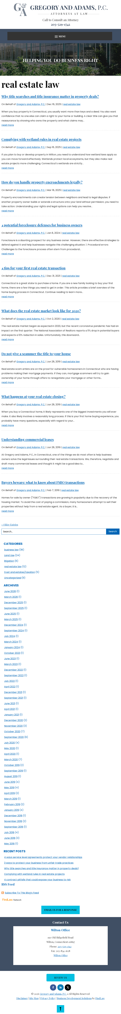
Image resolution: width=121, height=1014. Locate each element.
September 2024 (14, 630)
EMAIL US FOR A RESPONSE (60, 909)
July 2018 (9, 832)
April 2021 (9, 709)
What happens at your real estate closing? (33, 396)
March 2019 (10, 798)
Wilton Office (61, 955)
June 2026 (10, 591)
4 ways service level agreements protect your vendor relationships (43, 857)
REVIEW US (60, 977)
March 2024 (11, 641)
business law (11, 549)
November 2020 (13, 726)
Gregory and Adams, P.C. (30, 104)
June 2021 (9, 703)
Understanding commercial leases (27, 439)
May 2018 (9, 843)
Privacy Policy (47, 998)
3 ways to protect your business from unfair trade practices (38, 863)
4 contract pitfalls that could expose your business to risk (37, 879)
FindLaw (100, 998)
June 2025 (10, 613)
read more (7, 125)
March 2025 (11, 619)
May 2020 (9, 748)
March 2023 (11, 664)
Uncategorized (12, 577)
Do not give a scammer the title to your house (36, 353)
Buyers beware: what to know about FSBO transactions (43, 482)
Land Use (9, 555)
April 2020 (10, 754)
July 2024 (9, 636)
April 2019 (9, 793)
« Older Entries (9, 524)
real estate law (71, 104)
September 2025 (14, 608)
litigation (9, 561)
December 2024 (13, 625)
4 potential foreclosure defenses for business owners (41, 225)
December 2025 (13, 602)
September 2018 (13, 827)
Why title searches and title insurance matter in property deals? (50, 96)
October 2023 (12, 653)
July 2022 (9, 681)
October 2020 (12, 731)
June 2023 (10, 658)
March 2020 (11, 759)
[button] (60, 36)
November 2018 (13, 821)
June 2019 (9, 782)
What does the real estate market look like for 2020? (41, 311)
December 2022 (13, 670)
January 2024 (12, 647)
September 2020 (14, 737)
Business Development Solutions (74, 998)
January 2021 (11, 714)
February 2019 (12, 804)
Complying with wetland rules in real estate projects (41, 139)
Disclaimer (22, 998)
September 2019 (13, 770)
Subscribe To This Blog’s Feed (22, 892)
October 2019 (12, 765)
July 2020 (9, 742)
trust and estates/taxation (19, 572)
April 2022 (9, 686)
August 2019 (11, 776)
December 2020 (13, 720)
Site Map (34, 998)
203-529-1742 (60, 24)
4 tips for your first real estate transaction (33, 268)
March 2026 (11, 597)
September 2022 (14, 675)
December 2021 (13, 692)
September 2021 (13, 698)
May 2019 (9, 787)
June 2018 (9, 838)
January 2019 (11, 810)
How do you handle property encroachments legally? (41, 182)
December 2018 (13, 815)
